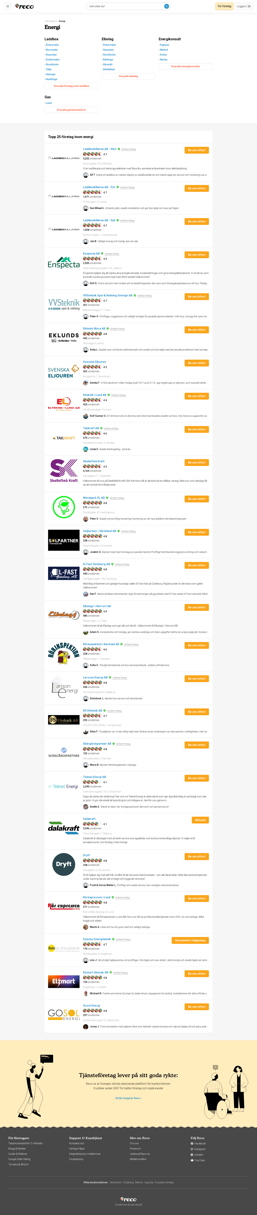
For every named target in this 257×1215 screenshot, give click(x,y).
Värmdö (107, 64)
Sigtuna (164, 44)
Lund (49, 103)
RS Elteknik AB (92, 710)
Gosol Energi (91, 1005)
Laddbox (51, 39)
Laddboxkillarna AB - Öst (99, 187)
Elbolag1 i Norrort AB (97, 606)
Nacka (163, 59)
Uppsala (149, 1182)
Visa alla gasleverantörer (71, 109)
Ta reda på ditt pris (18, 1164)
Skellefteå (109, 69)
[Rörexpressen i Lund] (64, 906)
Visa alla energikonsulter (185, 66)
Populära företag (164, 1182)
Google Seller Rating (19, 1159)
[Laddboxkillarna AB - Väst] (64, 158)
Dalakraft (89, 819)
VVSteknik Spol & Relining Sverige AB (107, 295)
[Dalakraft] (64, 828)
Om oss (134, 1143)
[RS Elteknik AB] (64, 719)
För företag (224, 6)
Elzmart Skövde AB (95, 972)
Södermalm (53, 59)
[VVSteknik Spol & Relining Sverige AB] (64, 304)
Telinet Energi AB (94, 777)
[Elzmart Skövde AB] (64, 981)
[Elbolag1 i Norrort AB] (64, 615)
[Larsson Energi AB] (64, 686)
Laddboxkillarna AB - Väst (99, 149)
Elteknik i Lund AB (94, 395)
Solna (163, 54)
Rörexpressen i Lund (96, 897)
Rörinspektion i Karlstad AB (101, 644)
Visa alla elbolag (128, 76)
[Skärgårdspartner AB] (64, 753)
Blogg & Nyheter (17, 1148)
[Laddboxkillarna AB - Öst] (64, 196)
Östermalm (52, 44)
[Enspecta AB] (64, 262)
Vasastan (51, 54)
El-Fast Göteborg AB (96, 564)
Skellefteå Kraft (93, 461)
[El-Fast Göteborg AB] (64, 573)
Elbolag (107, 39)
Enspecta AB (91, 253)
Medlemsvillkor (138, 1159)
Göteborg (128, 1182)
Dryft (86, 855)
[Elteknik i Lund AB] (64, 404)
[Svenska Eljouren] (64, 371)
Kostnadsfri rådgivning (190, 940)
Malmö (164, 49)
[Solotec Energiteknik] (64, 948)
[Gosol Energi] (64, 1014)
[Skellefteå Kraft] (64, 470)
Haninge (50, 74)
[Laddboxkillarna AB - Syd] (64, 229)
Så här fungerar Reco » (128, 1098)
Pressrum (135, 1148)
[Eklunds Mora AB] (64, 337)
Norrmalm (52, 49)
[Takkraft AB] (64, 437)
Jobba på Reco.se (140, 1153)
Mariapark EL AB (94, 497)
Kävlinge (108, 59)
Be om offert (196, 150)
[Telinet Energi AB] (64, 786)
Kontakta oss (76, 1143)
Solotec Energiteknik (97, 939)
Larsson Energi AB (95, 677)
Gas (48, 97)
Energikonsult (170, 39)
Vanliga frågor (77, 1148)
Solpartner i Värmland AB (99, 531)
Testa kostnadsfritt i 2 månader (25, 1143)
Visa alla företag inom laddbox (71, 86)
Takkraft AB (91, 428)
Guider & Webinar (17, 1153)
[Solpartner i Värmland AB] (64, 540)
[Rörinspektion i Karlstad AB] (64, 653)
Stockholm (52, 64)
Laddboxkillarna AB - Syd (99, 220)
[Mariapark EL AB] (64, 507)
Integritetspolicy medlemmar (85, 1153)
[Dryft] (64, 864)
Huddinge (51, 79)
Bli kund (200, 820)
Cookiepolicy (76, 1159)
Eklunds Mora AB (94, 328)
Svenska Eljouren (94, 361)
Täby (48, 69)
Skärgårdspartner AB (97, 743)
